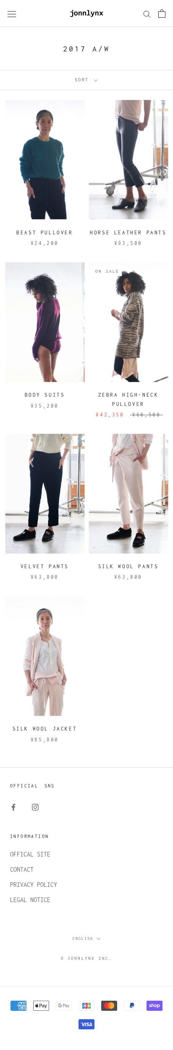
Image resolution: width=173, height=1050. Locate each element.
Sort (83, 79)
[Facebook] (13, 806)
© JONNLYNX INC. (87, 958)
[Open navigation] (12, 13)
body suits (45, 394)
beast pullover (44, 232)
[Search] (147, 13)
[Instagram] (35, 806)
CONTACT (22, 869)
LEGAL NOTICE (30, 899)
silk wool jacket (45, 728)
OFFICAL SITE (30, 854)
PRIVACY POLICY (33, 884)
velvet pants (45, 566)
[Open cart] (161, 13)
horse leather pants (128, 232)
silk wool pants (128, 566)
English (83, 938)
